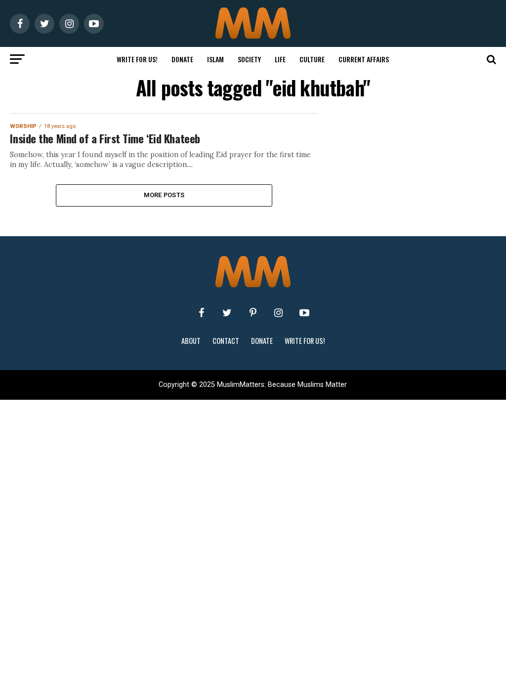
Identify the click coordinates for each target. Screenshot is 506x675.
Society (249, 59)
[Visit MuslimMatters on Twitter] (227, 313)
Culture (312, 59)
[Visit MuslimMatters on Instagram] (279, 313)
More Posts (164, 195)
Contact (225, 341)
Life (280, 59)
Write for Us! (137, 59)
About (191, 341)
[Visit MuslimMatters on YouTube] (304, 313)
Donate (182, 59)
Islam (215, 59)
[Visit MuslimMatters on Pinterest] (253, 313)
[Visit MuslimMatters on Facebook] (201, 313)
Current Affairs (363, 59)
